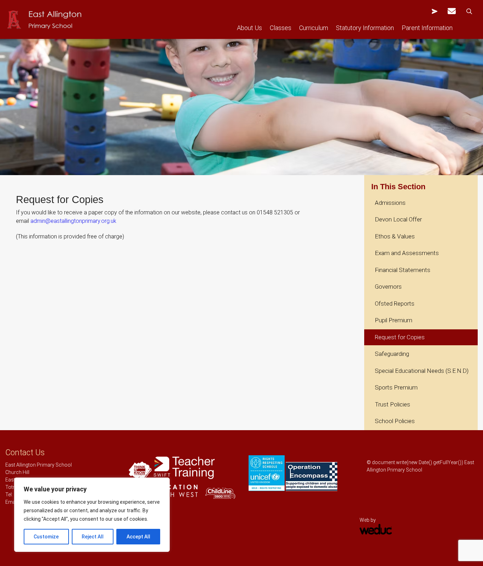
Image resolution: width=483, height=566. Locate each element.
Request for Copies (400, 337)
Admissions (390, 202)
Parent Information (427, 27)
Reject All (93, 536)
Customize (46, 536)
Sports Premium (396, 387)
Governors (388, 286)
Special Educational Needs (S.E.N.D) (422, 370)
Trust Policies (392, 404)
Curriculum (313, 27)
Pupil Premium (393, 320)
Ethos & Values (395, 236)
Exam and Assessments (407, 252)
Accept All (138, 536)
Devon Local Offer (398, 219)
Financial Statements (402, 269)
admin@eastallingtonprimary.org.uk (73, 221)
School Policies (395, 420)
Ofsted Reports (394, 303)
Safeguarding (392, 353)
